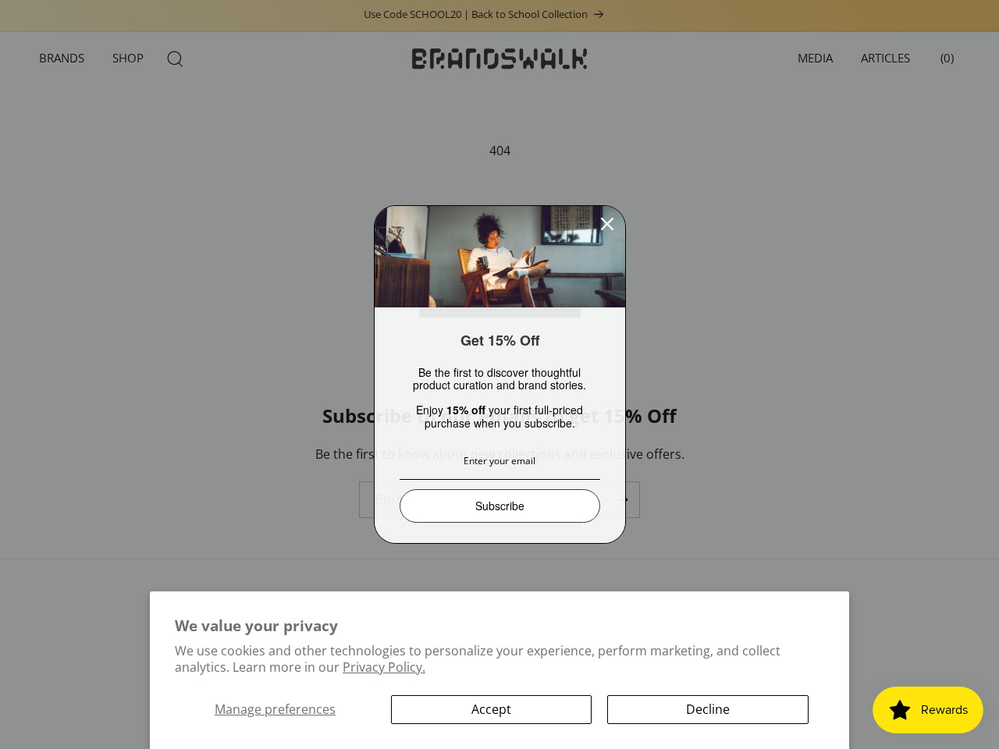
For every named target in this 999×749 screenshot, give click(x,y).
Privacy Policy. (384, 667)
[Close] (607, 224)
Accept (491, 709)
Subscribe (499, 505)
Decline (708, 709)
